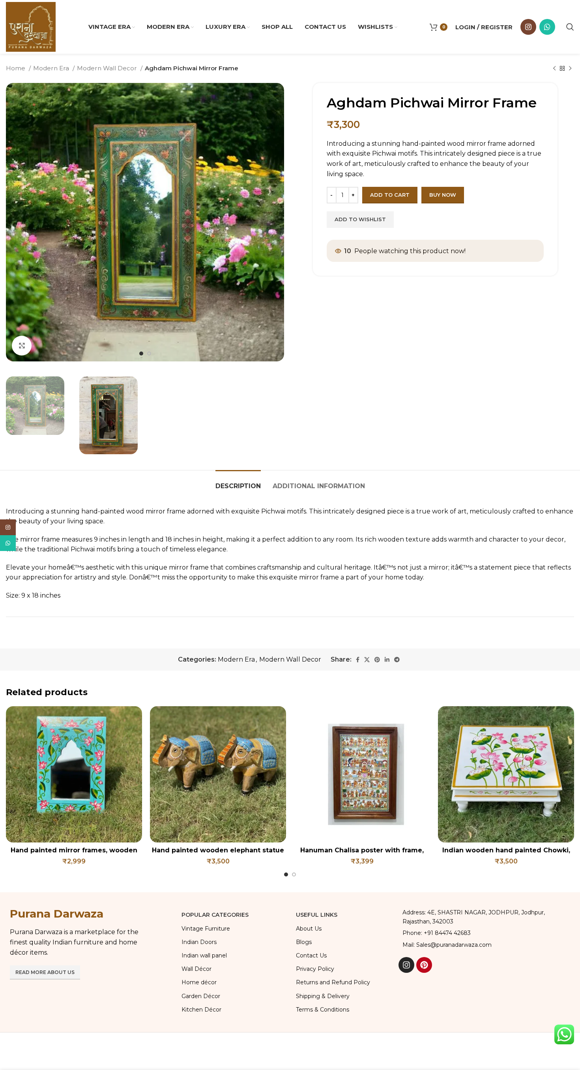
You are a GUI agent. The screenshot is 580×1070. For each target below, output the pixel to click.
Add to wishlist (360, 219)
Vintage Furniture (205, 928)
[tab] (238, 482)
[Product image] (74, 774)
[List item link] (484, 933)
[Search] (570, 27)
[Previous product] (554, 68)
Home (16, 68)
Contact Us (311, 955)
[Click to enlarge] (22, 345)
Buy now (442, 195)
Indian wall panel (204, 955)
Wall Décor (196, 968)
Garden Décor (200, 996)
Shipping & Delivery (323, 996)
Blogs (304, 942)
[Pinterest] (424, 965)
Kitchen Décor (201, 1009)
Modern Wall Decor (107, 68)
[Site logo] (31, 26)
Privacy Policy (315, 968)
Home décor (199, 982)
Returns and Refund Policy (333, 982)
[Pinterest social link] (377, 659)
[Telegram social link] (397, 659)
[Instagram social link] (528, 27)
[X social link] (367, 659)
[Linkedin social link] (387, 659)
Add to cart (390, 195)
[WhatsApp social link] (547, 27)
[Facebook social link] (358, 659)
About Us (309, 928)
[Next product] (570, 68)
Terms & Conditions (322, 1009)
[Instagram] (406, 965)
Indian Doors (199, 942)
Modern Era (52, 68)
